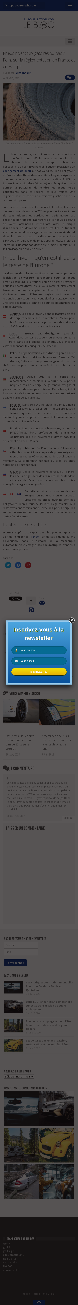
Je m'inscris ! (39, 672)
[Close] (71, 620)
